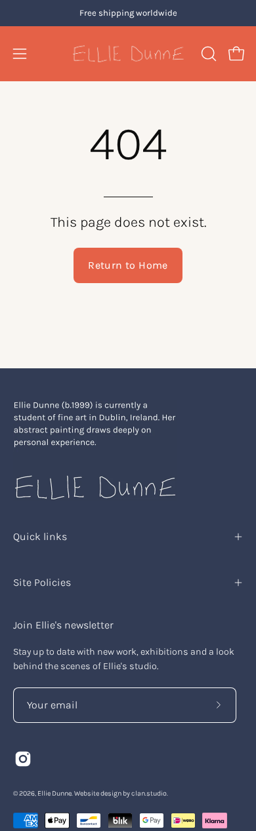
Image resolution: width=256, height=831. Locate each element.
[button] (207, 54)
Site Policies (42, 582)
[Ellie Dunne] (128, 53)
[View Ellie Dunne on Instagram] (23, 759)
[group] (128, 13)
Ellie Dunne (54, 793)
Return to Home (128, 265)
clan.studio (149, 793)
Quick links (40, 536)
